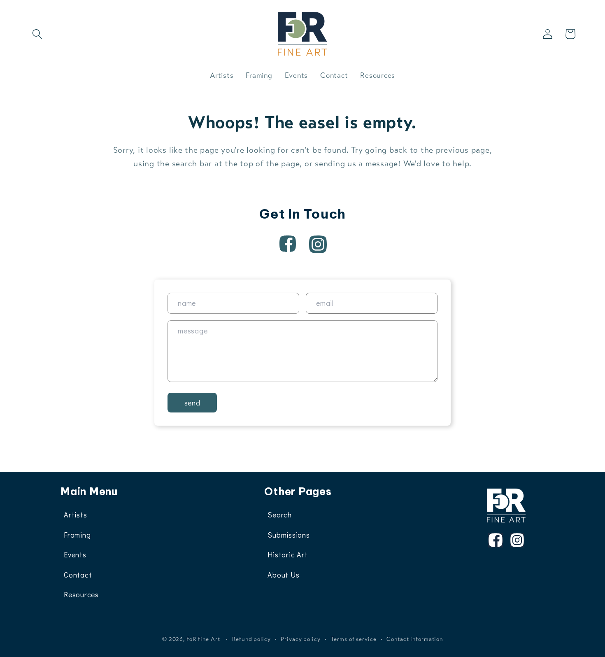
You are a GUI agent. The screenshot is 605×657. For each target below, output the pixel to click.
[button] (37, 34)
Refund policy (251, 639)
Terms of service (354, 639)
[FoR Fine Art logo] (506, 505)
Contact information (414, 639)
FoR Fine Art (203, 639)
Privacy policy (300, 639)
